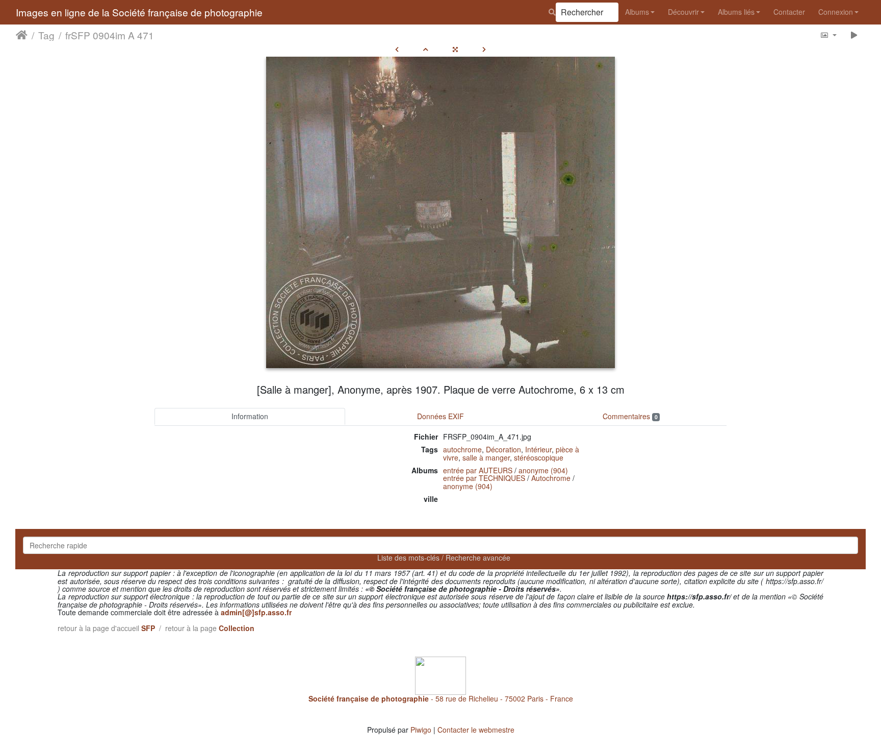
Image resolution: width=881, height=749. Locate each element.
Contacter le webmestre (475, 729)
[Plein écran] (455, 49)
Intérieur (538, 449)
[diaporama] (854, 35)
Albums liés (736, 12)
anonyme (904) (543, 470)
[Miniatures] (425, 49)
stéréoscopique (538, 457)
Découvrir (683, 12)
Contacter (789, 12)
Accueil (22, 35)
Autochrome (551, 478)
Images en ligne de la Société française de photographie (139, 12)
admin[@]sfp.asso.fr (256, 612)
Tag (46, 35)
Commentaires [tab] (630, 416)
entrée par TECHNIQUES (484, 478)
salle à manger (486, 457)
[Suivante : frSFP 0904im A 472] (484, 49)
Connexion (835, 12)
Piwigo (420, 729)
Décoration (503, 449)
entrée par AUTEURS (477, 470)
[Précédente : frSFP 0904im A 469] (397, 49)
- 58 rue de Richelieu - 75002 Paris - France (440, 698)
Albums (637, 12)
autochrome (462, 449)
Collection (236, 628)
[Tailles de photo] (828, 35)
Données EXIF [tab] (440, 416)
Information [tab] (249, 416)
